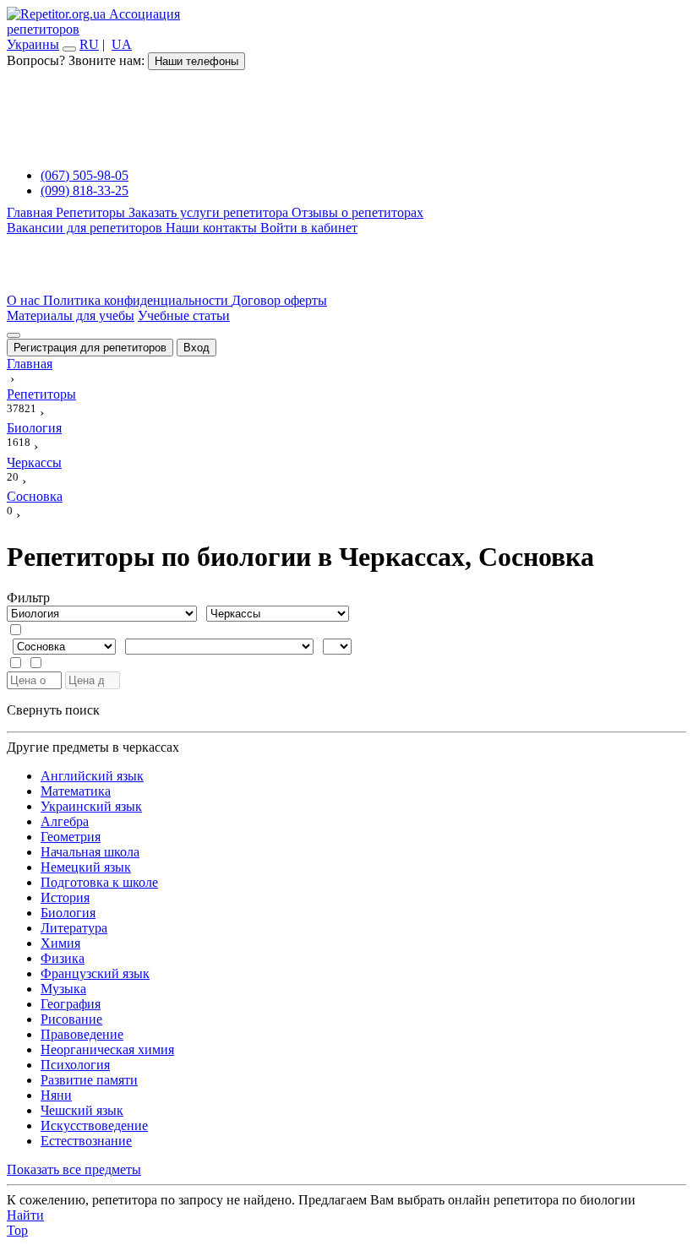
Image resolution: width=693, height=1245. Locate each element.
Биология (68, 912)
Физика (63, 958)
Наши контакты (213, 227)
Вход (196, 347)
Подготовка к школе (99, 882)
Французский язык (95, 973)
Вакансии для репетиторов (86, 227)
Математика (76, 791)
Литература (74, 928)
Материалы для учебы (70, 315)
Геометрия (71, 836)
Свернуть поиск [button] (53, 710)
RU (89, 44)
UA (122, 44)
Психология (75, 1064)
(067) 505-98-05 (84, 175)
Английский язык (92, 776)
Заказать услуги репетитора (210, 212)
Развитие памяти (89, 1080)
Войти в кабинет (308, 227)
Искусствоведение (94, 1125)
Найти (25, 1215)
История (65, 897)
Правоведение (82, 1034)
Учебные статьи (184, 315)
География (71, 1004)
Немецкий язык (86, 867)
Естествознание (86, 1141)
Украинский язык (91, 806)
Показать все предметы (74, 1169)
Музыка (63, 988)
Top (17, 1230)
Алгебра (65, 821)
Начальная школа (90, 852)
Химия (60, 943)
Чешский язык (82, 1110)
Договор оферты (279, 300)
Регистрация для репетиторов (90, 347)
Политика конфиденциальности (137, 300)
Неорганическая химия (107, 1049)
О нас (25, 300)
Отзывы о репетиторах (357, 212)
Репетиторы (92, 212)
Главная (31, 212)
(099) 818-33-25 (84, 190)
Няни (56, 1095)
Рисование (71, 1019)
